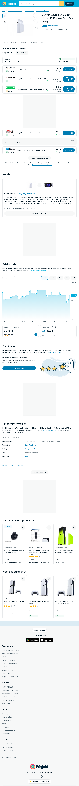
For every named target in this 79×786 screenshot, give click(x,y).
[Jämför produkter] (35, 28)
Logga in (69, 4)
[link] (39, 197)
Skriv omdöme (53, 26)
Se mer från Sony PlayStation (12, 465)
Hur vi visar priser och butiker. (42, 165)
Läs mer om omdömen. (54, 352)
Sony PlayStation (31, 445)
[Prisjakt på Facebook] (37, 776)
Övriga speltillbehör (42, 11)
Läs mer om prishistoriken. (39, 271)
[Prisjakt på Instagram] (41, 776)
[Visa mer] (4, 69)
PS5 (26, 456)
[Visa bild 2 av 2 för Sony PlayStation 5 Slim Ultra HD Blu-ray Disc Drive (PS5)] (4, 22)
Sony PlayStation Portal (28, 194)
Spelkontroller (29, 11)
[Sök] (61, 3)
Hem (3, 11)
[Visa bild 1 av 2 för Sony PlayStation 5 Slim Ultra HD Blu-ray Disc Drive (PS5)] (4, 15)
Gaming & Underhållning (15, 11)
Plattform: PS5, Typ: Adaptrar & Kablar (55, 29)
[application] (39, 302)
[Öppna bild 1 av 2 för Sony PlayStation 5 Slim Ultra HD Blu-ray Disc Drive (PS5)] (20, 26)
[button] (35, 15)
